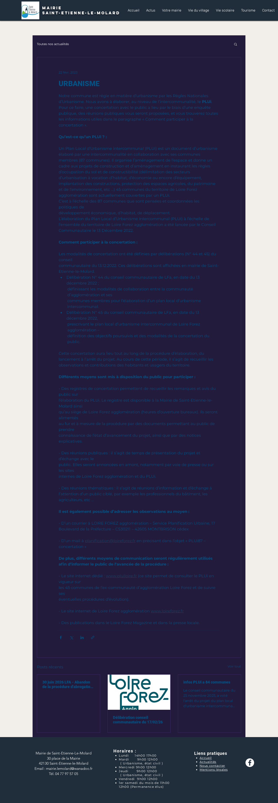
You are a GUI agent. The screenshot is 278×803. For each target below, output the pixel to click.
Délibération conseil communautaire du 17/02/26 (138, 719)
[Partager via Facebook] (61, 637)
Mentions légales (214, 770)
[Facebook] (249, 762)
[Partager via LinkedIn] (82, 637)
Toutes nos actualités (53, 44)
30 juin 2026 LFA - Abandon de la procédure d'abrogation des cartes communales (67, 684)
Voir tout (234, 666)
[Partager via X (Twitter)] (71, 637)
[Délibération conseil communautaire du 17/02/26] (139, 692)
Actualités (208, 762)
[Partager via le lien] (93, 637)
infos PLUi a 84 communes (206, 682)
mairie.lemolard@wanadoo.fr (69, 768)
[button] (172, 10)
